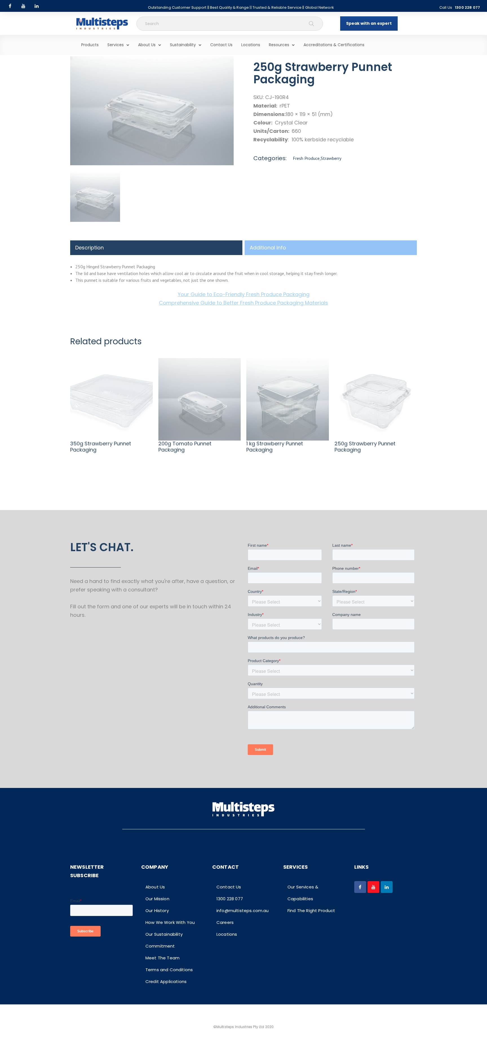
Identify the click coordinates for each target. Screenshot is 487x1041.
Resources (279, 45)
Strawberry (331, 158)
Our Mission (157, 899)
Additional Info (268, 247)
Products (90, 45)
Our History (157, 910)
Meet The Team (162, 958)
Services (115, 45)
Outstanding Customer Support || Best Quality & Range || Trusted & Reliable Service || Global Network (241, 7)
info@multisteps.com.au (242, 910)
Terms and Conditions (169, 970)
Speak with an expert (369, 23)
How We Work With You (170, 922)
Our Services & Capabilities (302, 893)
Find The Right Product (311, 910)
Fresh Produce (306, 158)
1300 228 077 (467, 7)
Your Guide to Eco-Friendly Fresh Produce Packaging (243, 294)
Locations (250, 45)
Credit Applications (166, 981)
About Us (147, 45)
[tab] (156, 247)
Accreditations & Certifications (334, 45)
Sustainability (183, 45)
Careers (225, 922)
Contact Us (221, 45)
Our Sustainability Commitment (164, 940)
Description (89, 247)
